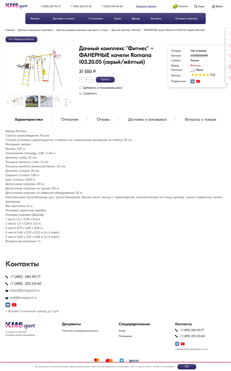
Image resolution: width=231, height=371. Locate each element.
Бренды (136, 18)
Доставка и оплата (63, 18)
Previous (8, 102)
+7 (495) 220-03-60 (81, 6)
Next (70, 102)
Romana (196, 65)
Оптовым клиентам (186, 18)
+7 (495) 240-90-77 (50, 6)
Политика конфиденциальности (80, 331)
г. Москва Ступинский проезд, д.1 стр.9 (32, 311)
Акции (117, 18)
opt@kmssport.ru (23, 298)
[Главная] (19, 6)
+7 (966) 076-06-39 (112, 6)
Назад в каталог (24, 39)
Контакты (156, 18)
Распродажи (125, 336)
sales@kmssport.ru (25, 291)
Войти (219, 6)
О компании (96, 18)
